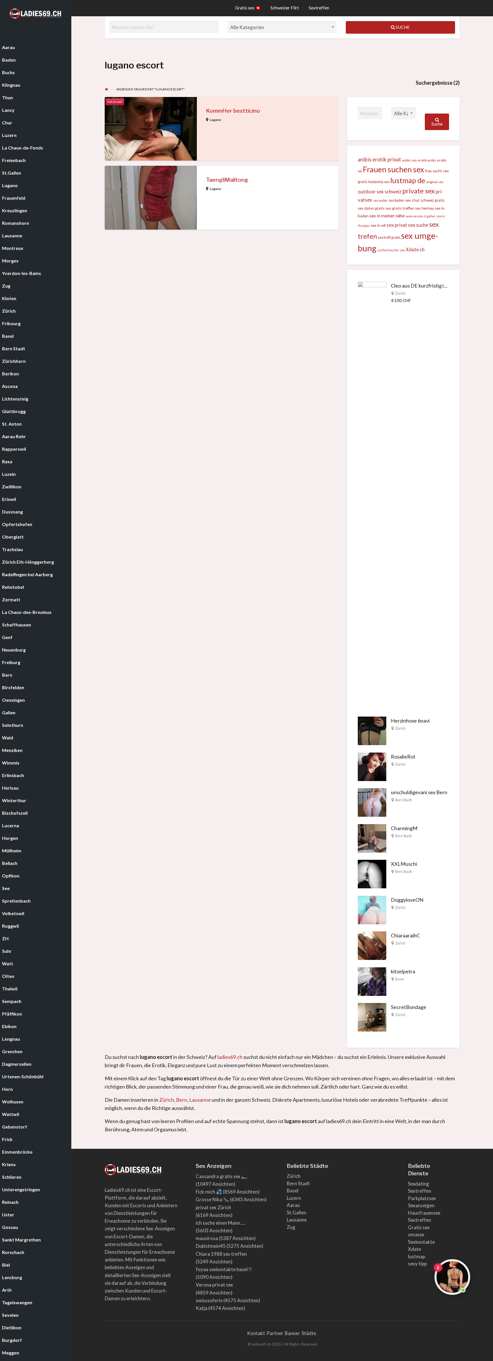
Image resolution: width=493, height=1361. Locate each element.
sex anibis (380, 200)
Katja (201, 1308)
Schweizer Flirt (284, 7)
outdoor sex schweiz (379, 192)
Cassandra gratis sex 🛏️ (221, 1176)
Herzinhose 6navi (410, 720)
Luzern (294, 1198)
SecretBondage (408, 1007)
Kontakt (256, 1333)
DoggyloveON (407, 900)
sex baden (396, 200)
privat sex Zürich (213, 1207)
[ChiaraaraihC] (372, 945)
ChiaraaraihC (405, 935)
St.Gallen (296, 1212)
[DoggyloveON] (372, 909)
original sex (434, 182)
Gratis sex (419, 1227)
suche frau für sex (391, 250)
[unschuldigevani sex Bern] (372, 802)
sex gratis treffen (399, 208)
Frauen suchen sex (393, 169)
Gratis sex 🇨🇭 (248, 7)
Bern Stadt (403, 800)
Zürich (400, 293)
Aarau (293, 1205)
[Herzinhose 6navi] (372, 730)
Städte (309, 1333)
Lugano (215, 120)
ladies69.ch (230, 1057)
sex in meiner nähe (387, 215)
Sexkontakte (421, 1241)
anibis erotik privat (379, 159)
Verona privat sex (214, 1285)
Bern (181, 1100)
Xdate (414, 1249)
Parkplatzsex (422, 1198)
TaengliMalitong (227, 180)
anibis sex (409, 160)
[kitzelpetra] (372, 981)
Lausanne (200, 1100)
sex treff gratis (389, 237)
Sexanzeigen (421, 1205)
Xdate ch (415, 249)
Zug (291, 1227)
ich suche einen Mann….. (221, 1223)
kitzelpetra (403, 971)
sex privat (397, 225)
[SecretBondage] (372, 1017)
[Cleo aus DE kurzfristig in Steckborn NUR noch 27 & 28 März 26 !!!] (372, 495)
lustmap (416, 1256)
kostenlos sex (378, 182)
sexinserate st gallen (420, 216)
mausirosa (207, 1238)
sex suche (418, 225)
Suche (402, 27)
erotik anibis (427, 160)
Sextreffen (319, 7)
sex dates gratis (371, 208)
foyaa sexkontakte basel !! (224, 1269)
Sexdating (418, 1183)
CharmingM (404, 828)
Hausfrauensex (424, 1212)
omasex (416, 1234)
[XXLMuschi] (372, 873)
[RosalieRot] (372, 766)
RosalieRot (403, 756)
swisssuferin (209, 1300)
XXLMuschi (404, 864)
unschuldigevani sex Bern (419, 792)
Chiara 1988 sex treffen (221, 1254)
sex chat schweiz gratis (424, 200)
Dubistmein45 (211, 1246)
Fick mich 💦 (209, 1192)
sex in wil (378, 225)
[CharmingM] (372, 837)
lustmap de (407, 180)
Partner (274, 1333)
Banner (292, 1333)
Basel (399, 979)
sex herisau (424, 208)
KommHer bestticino (233, 111)
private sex (418, 191)
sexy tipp (417, 1263)
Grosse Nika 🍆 (212, 1199)
